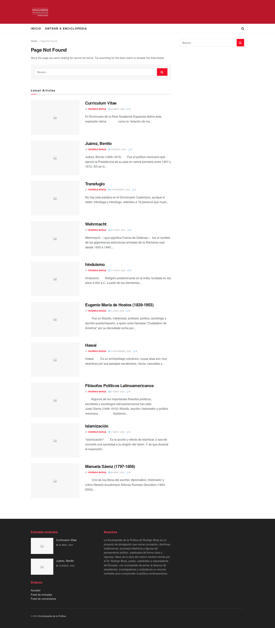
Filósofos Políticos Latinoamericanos (119, 385)
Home (34, 40)
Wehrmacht (95, 224)
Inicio (36, 28)
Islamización (96, 426)
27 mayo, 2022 (117, 391)
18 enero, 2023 (118, 149)
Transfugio (95, 184)
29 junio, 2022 (117, 229)
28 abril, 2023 (117, 108)
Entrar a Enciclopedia (66, 28)
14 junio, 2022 (117, 270)
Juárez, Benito (98, 143)
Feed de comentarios (43, 599)
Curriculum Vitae (101, 103)
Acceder (36, 590)
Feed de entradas (41, 594)
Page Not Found (49, 40)
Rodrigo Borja (97, 109)
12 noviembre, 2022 (120, 351)
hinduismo (95, 264)
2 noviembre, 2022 (120, 189)
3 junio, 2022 (117, 310)
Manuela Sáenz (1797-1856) (110, 466)
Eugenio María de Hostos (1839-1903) (119, 305)
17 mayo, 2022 (117, 431)
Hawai (91, 345)
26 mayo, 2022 (117, 472)
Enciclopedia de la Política (52, 616)
